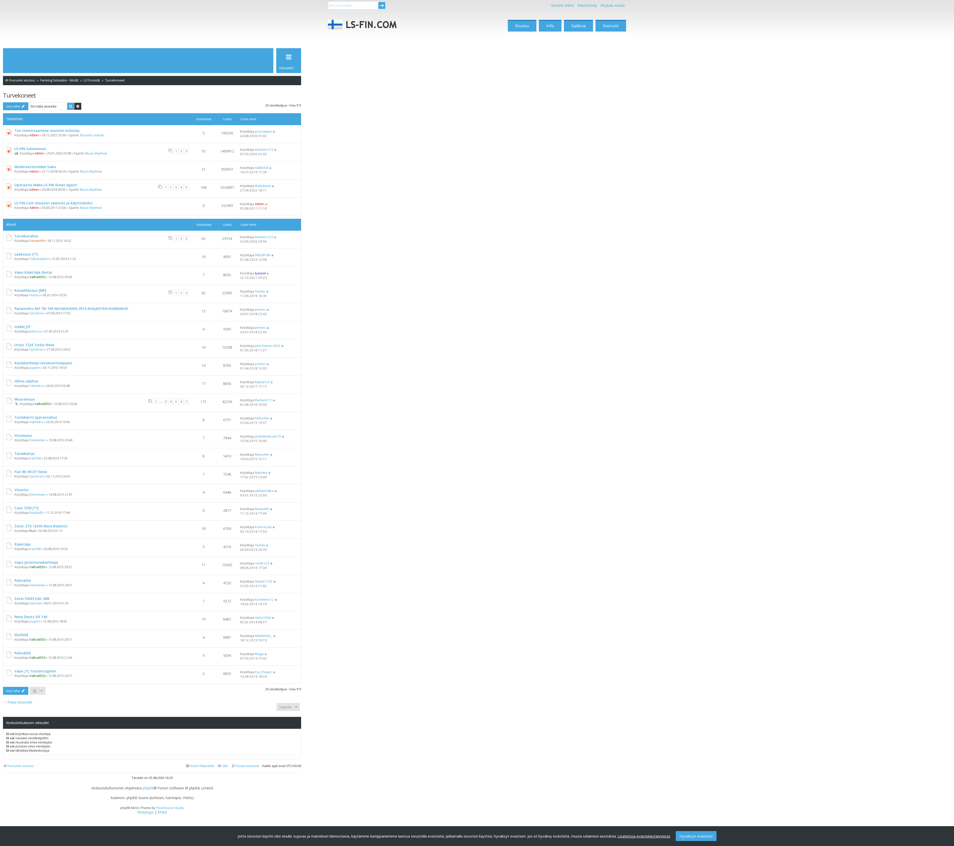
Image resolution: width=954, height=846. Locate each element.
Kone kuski (263, 527)
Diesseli (35, 603)
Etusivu (522, 26)
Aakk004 (261, 167)
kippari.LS (262, 382)
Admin (34, 135)
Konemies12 (264, 599)
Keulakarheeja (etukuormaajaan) (43, 363)
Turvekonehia (26, 236)
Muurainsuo (24, 399)
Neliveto (261, 472)
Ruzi (32, 530)
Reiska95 (36, 512)
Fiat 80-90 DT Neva (30, 471)
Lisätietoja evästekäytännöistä (644, 836)
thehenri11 (263, 400)
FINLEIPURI (262, 255)
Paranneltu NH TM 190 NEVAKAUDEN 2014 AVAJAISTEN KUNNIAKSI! (71, 308)
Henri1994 (263, 617)
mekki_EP (22, 326)
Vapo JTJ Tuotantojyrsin (35, 671)
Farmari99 (36, 240)
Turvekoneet (19, 95)
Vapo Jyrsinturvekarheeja (36, 562)
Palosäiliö (22, 580)
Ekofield (21, 634)
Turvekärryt (24, 453)
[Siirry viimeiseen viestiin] (274, 131)
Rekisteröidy (587, 5)
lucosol (260, 273)
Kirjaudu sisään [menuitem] (612, 5)
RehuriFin (262, 418)
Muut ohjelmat (96, 153)
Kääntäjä (22, 544)
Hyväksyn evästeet (696, 836)
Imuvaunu (23, 435)
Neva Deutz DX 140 (30, 616)
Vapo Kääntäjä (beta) (33, 272)
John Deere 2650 (267, 345)
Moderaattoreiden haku (35, 166)
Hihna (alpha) (26, 381)
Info (550, 26)
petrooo (35, 331)
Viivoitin (21, 489)
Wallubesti (263, 186)
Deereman (37, 440)
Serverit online (562, 5)
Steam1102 (264, 581)
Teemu (34, 295)
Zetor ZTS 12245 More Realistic (41, 526)
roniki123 (262, 563)
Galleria (578, 26)
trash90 (35, 458)
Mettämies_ (263, 635)
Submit (382, 5)
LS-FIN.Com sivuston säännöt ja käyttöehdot (53, 203)
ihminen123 (264, 149)
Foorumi (611, 26)
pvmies (260, 309)
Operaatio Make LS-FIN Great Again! (45, 185)
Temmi (260, 545)
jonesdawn (263, 131)
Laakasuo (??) (26, 254)
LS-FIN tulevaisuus (30, 148)
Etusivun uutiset (92, 135)
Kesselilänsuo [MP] (30, 290)
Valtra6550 (37, 277)
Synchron (36, 313)
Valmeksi (36, 385)
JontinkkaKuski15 (268, 436)
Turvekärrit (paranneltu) (35, 417)
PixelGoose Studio (170, 808)
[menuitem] (245, 766)
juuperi (34, 367)
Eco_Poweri (263, 672)
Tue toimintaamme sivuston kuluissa (47, 130)
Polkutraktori (39, 259)
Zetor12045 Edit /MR (31, 598)
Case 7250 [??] (26, 508)
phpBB (148, 788)
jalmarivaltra (264, 490)
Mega (259, 654)
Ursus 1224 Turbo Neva (34, 344)
